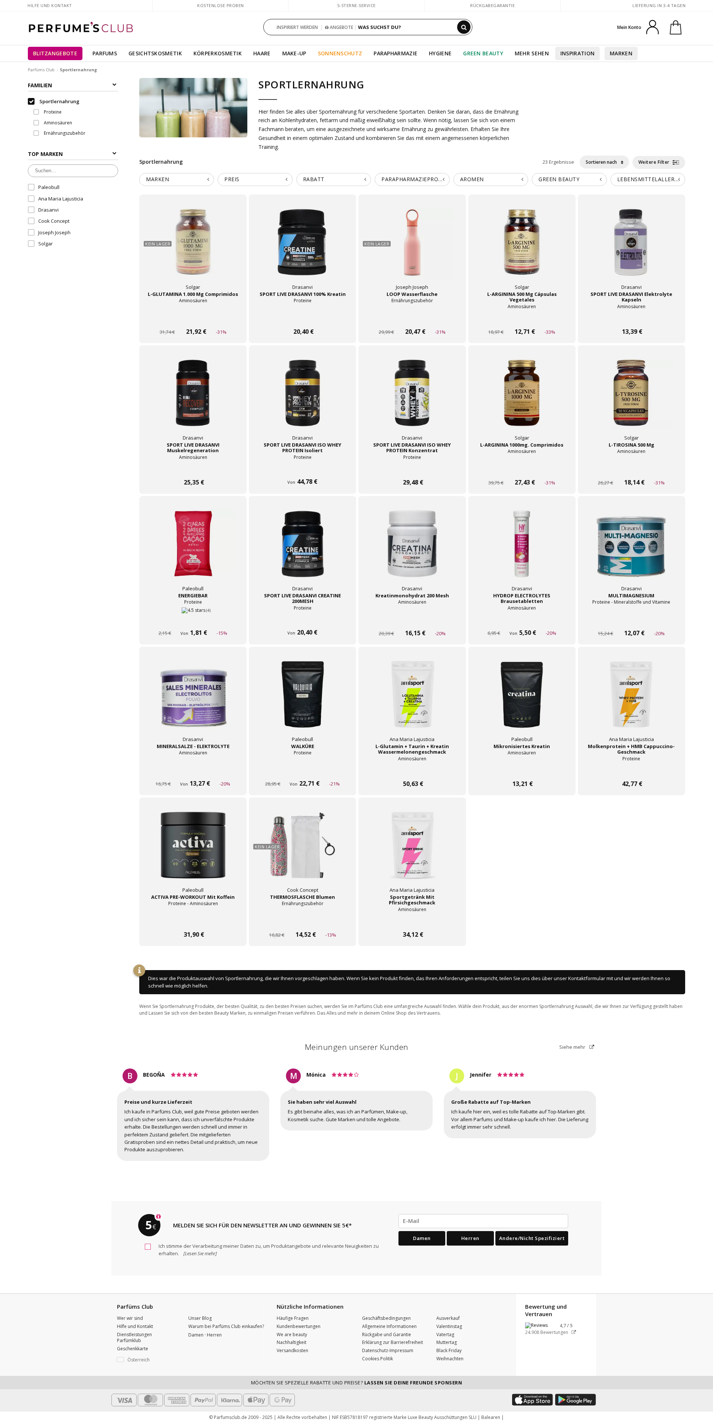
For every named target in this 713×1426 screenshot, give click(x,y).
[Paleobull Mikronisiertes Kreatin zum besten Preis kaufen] (522, 702)
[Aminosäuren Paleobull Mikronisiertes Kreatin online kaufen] (522, 770)
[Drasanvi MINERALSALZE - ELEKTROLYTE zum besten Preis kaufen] (193, 702)
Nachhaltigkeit (291, 1342)
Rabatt (314, 179)
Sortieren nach (602, 162)
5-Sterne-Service (356, 5)
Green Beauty (483, 53)
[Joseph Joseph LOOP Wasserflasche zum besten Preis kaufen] (412, 249)
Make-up (294, 53)
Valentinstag (449, 1326)
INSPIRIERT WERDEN (297, 27)
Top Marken (45, 153)
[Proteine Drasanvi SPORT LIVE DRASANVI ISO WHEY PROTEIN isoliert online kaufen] (302, 468)
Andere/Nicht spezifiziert (532, 1238)
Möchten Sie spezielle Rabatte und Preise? (356, 1382)
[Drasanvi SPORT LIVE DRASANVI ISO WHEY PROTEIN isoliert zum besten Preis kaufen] (303, 400)
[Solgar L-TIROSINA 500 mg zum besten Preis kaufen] (631, 400)
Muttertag (446, 1342)
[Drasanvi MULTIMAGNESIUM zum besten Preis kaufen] (631, 551)
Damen (422, 1238)
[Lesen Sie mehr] (199, 1253)
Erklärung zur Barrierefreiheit (392, 1342)
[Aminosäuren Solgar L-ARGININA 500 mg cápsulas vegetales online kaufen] (522, 318)
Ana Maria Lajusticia (60, 198)
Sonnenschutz (340, 53)
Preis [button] (232, 179)
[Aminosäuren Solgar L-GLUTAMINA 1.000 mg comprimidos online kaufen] (193, 318)
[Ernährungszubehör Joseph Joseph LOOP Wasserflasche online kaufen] (412, 318)
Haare (262, 53)
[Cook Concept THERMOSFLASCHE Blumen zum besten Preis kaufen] (303, 852)
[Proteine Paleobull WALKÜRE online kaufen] (302, 770)
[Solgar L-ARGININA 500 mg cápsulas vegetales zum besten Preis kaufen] (522, 249)
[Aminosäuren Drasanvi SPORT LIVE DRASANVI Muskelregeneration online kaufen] (193, 468)
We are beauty (292, 1334)
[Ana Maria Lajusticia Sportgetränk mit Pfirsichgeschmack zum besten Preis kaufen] (412, 852)
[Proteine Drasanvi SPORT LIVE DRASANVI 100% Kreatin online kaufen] (302, 318)
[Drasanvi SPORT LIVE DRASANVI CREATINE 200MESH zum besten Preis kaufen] (303, 551)
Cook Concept (53, 221)
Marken (621, 53)
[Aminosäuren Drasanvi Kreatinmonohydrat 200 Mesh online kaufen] (412, 619)
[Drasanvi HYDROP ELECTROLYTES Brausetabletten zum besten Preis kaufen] (522, 551)
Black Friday (449, 1350)
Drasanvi (48, 209)
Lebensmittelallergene (651, 179)
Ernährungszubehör (64, 133)
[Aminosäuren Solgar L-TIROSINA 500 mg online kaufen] (631, 468)
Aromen (472, 179)
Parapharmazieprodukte (415, 179)
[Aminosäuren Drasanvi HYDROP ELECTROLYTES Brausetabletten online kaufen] (522, 619)
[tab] (176, 179)
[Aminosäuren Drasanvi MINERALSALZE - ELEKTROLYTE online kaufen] (193, 770)
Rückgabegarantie (492, 5)
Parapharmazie (395, 53)
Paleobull (48, 187)
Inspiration (577, 53)
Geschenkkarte (132, 1348)
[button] (147, 1359)
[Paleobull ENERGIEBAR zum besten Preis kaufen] (193, 551)
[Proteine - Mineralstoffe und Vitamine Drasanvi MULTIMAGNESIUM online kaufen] (631, 619)
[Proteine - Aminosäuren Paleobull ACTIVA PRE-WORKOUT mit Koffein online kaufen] (193, 920)
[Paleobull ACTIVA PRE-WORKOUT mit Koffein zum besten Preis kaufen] (193, 852)
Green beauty (558, 179)
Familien (40, 85)
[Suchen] (464, 27)
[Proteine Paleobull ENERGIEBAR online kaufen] (193, 619)
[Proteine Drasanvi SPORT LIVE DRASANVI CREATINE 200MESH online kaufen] (302, 619)
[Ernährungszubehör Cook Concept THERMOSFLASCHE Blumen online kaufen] (302, 920)
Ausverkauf (448, 1318)
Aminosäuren (57, 123)
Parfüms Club (41, 69)
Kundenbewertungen (298, 1326)
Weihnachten (449, 1358)
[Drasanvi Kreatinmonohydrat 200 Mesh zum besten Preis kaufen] (412, 551)
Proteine (52, 112)
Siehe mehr (572, 1047)
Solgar (45, 243)
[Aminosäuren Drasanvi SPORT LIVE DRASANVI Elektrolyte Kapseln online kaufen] (631, 318)
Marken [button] (157, 179)
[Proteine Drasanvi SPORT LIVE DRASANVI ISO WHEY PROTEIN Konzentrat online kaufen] (412, 468)
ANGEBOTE (341, 27)
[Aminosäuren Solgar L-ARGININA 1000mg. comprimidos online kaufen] (522, 468)
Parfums (104, 53)
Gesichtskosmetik (155, 53)
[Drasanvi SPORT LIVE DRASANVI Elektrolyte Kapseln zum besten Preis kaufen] (631, 249)
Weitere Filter (654, 162)
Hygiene (440, 53)
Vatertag (445, 1334)
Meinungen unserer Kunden (356, 1047)
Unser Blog (200, 1318)
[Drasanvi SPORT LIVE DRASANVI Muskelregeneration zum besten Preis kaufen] (193, 400)
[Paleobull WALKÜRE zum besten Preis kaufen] (303, 702)
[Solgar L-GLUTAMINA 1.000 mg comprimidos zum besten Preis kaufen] (193, 249)
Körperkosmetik (217, 53)
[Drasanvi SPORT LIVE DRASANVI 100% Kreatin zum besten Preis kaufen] (303, 249)
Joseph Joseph (54, 232)
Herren (470, 1238)
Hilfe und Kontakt (49, 5)
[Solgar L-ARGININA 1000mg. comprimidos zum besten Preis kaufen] (522, 400)
